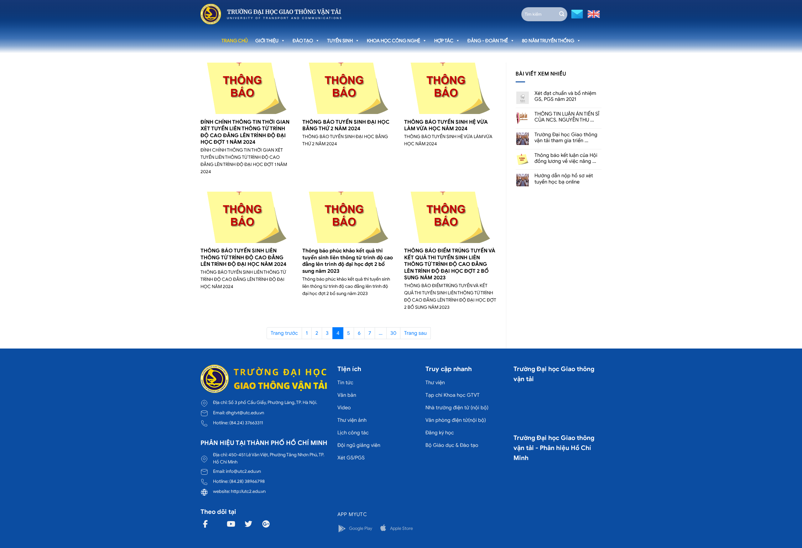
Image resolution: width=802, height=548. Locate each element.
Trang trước (284, 333)
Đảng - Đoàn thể (487, 41)
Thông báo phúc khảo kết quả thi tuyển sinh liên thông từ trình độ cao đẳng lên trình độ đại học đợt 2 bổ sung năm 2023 (347, 260)
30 (393, 333)
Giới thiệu (267, 41)
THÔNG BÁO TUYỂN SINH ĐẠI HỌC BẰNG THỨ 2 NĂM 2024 (345, 125)
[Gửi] (561, 14)
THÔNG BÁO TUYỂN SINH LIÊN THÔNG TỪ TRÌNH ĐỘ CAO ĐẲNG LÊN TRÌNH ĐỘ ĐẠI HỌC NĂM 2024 (243, 257)
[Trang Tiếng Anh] (592, 13)
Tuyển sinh (340, 41)
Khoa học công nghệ (393, 41)
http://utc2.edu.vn (248, 491)
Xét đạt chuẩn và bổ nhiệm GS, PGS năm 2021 (565, 96)
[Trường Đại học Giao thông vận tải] (270, 14)
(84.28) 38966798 (247, 481)
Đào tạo (303, 41)
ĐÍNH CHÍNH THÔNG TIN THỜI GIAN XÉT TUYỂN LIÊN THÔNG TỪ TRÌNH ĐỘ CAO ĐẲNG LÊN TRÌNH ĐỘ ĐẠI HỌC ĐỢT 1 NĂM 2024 (244, 132)
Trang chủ (234, 41)
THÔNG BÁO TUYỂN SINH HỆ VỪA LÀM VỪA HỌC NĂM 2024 (446, 125)
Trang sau (415, 333)
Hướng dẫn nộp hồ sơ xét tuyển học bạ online (563, 179)
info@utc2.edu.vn (243, 471)
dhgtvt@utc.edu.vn (245, 413)
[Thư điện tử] (576, 13)
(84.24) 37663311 (246, 423)
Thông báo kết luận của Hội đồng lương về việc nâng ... (565, 158)
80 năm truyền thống (548, 41)
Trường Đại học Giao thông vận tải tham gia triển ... (565, 138)
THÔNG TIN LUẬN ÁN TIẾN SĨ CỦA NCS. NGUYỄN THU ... (566, 117)
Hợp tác (443, 41)
